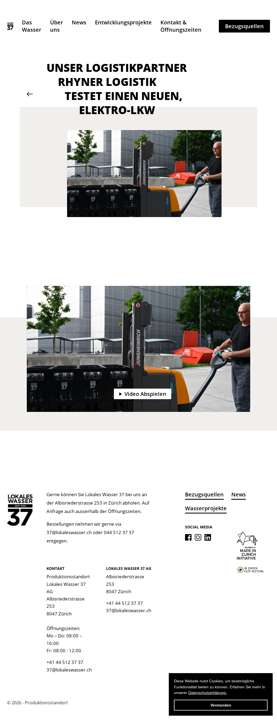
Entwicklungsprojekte (123, 22)
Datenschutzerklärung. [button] (207, 692)
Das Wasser (31, 26)
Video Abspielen (145, 394)
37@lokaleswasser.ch (69, 532)
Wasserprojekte (206, 508)
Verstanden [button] (220, 705)
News (79, 22)
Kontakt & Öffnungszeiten (181, 26)
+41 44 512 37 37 (65, 662)
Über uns (56, 26)
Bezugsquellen (244, 26)
